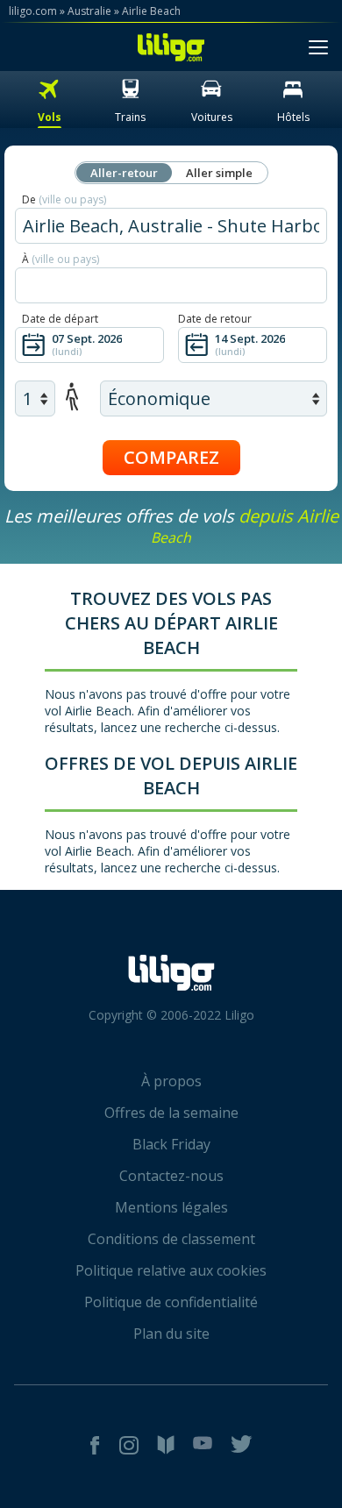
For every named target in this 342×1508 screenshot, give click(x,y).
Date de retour (215, 318)
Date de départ (60, 318)
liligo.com (33, 11)
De (64, 199)
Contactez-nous (171, 1175)
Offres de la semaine (171, 1112)
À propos (171, 1081)
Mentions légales (171, 1207)
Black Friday (171, 1144)
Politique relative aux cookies (171, 1270)
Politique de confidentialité (171, 1302)
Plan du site (171, 1333)
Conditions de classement (171, 1238)
